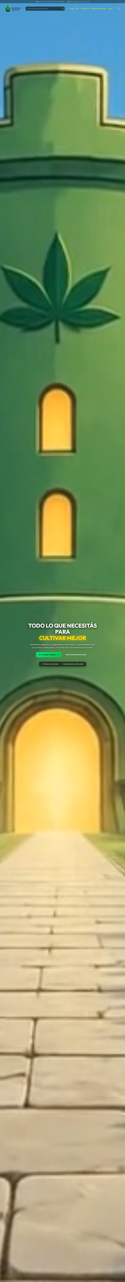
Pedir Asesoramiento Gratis (75, 655)
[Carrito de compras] (118, 8)
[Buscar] (63, 9)
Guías (110, 8)
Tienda (71, 8)
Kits (77, 8)
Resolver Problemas (98, 8)
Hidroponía (85, 8)
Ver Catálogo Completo (47, 655)
